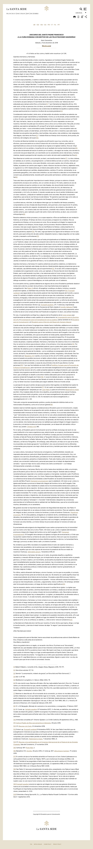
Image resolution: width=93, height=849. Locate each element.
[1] (47, 104)
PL (55, 25)
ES (45, 25)
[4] (37, 138)
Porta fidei (29, 748)
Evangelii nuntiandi (30, 729)
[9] (24, 214)
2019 (27, 14)
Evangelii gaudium (47, 305)
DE (38, 25)
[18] (51, 404)
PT (59, 25)
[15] (21, 365)
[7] (66, 158)
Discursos (21, 14)
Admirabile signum (34, 552)
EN (42, 25)
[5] (76, 148)
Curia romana (67, 315)
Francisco (11, 14)
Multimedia (46, 46)
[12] (53, 268)
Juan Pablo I (46, 389)
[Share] (86, 17)
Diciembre (34, 14)
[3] (37, 135)
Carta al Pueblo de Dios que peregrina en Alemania (33, 723)
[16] (42, 377)
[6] (76, 155)
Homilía (29, 751)
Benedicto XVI (29, 356)
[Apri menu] (85, 9)
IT (52, 25)
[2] (62, 111)
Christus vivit (31, 427)
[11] (38, 236)
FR (49, 25)
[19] (63, 584)
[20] (70, 620)
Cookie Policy (47, 844)
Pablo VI (30, 288)
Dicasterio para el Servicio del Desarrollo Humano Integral (51, 322)
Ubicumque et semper (61, 751)
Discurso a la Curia (25, 726)
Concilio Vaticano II (66, 307)
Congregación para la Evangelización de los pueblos (39, 320)
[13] (66, 291)
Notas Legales (38, 844)
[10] (33, 231)
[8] (16, 177)
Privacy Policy (57, 844)
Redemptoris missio (72, 389)
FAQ (31, 844)
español (79, 13)
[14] (73, 344)
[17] (43, 387)
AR (34, 25)
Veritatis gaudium (31, 709)
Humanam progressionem (39, 481)
